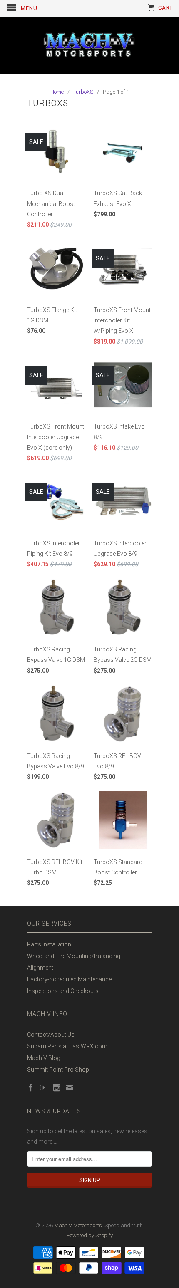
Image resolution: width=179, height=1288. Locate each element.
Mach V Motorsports (78, 1225)
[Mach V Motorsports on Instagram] (56, 1087)
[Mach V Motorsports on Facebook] (31, 1087)
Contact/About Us (51, 1034)
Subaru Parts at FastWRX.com (67, 1046)
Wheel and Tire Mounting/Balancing (73, 956)
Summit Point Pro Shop (58, 1069)
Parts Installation (49, 944)
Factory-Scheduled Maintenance (69, 979)
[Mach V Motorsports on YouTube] (43, 1087)
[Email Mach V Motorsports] (69, 1087)
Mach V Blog (43, 1058)
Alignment (40, 967)
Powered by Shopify (90, 1235)
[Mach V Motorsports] (89, 45)
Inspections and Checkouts (63, 991)
